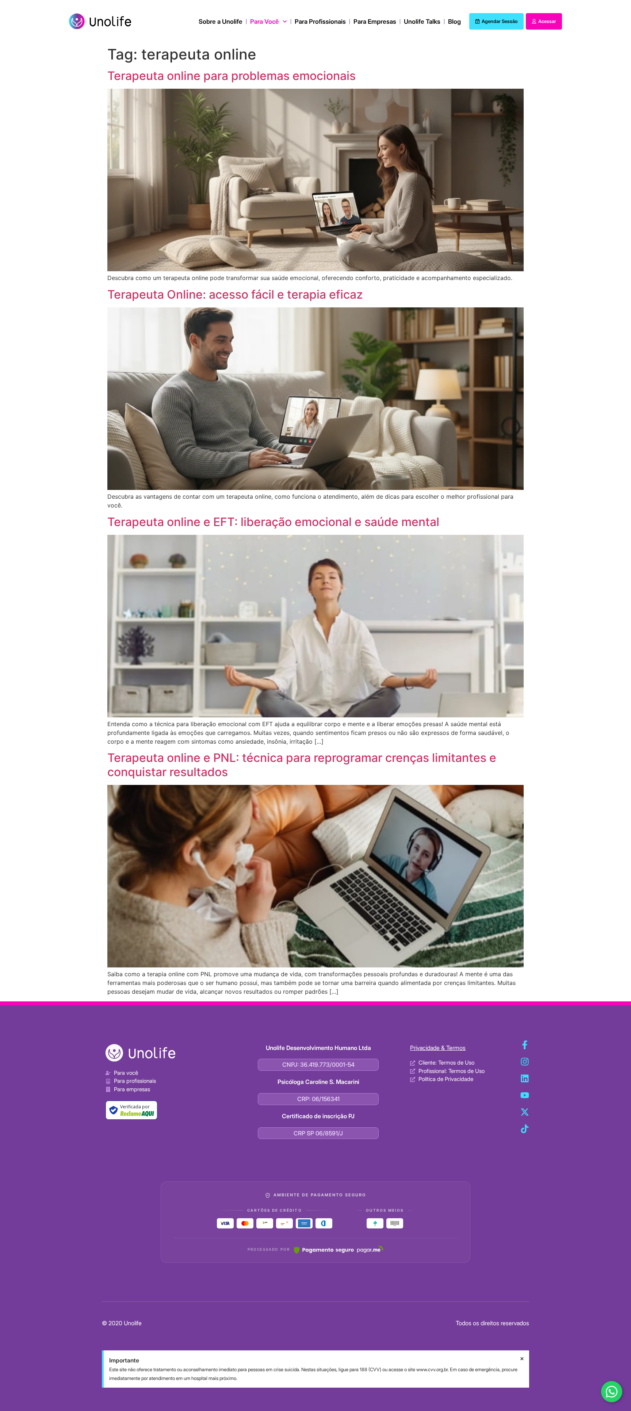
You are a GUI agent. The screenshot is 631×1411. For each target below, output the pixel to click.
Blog (454, 21)
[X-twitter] (524, 1112)
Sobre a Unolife (220, 21)
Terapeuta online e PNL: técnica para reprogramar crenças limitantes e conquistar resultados (301, 765)
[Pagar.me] (338, 1250)
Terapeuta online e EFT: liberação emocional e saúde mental (273, 522)
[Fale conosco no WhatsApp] (611, 1391)
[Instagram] (524, 1061)
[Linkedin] (524, 1078)
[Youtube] (524, 1095)
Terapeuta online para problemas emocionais (231, 76)
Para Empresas (374, 21)
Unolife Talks (422, 21)
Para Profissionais (320, 21)
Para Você (264, 21)
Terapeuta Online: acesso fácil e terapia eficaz (235, 294)
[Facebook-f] (524, 1044)
